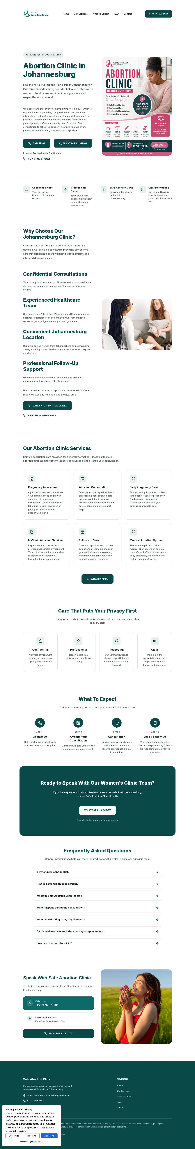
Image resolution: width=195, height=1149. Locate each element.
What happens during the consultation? (97, 907)
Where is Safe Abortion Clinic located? (97, 895)
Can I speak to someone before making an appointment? (97, 931)
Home (66, 13)
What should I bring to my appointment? (97, 919)
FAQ (116, 13)
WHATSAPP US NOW (75, 143)
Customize (14, 1136)
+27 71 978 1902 (39, 158)
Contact (128, 13)
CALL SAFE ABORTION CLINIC (50, 405)
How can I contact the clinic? (97, 943)
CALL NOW (39, 143)
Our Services (81, 13)
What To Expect (100, 13)
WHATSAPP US (160, 13)
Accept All (49, 1136)
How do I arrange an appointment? (97, 883)
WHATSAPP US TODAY (97, 810)
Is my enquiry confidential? (97, 871)
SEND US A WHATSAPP (42, 415)
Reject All (31, 1136)
